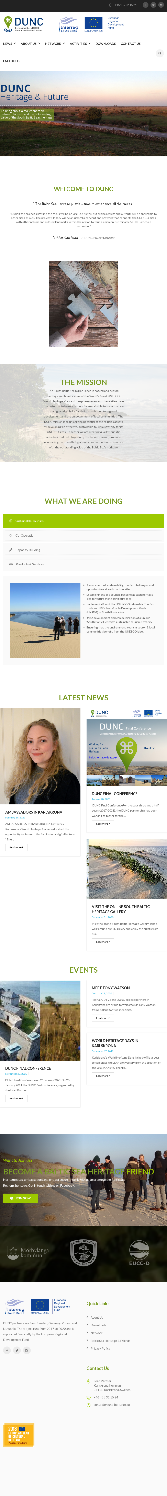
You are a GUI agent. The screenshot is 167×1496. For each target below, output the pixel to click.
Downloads (106, 43)
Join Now (22, 1198)
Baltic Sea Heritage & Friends (110, 1340)
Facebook (11, 61)
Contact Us (131, 43)
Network (53, 43)
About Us (28, 43)
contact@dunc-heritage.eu (112, 1404)
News (7, 43)
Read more (16, 847)
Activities (78, 43)
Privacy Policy (100, 1348)
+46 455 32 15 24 (125, 5)
